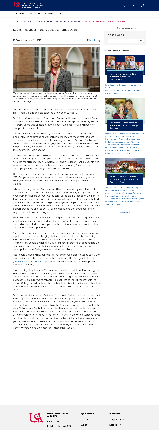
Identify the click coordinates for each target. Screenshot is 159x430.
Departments (27, 21)
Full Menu (21, 13)
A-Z (135, 5)
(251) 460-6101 (53, 421)
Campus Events (116, 419)
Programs (36, 13)
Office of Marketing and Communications (53, 21)
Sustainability (115, 424)
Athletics (85, 424)
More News (125, 212)
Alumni (84, 419)
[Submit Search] (141, 41)
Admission (51, 13)
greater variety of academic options (32, 261)
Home (17, 21)
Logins (124, 5)
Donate (64, 13)
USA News (78, 21)
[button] (142, 5)
